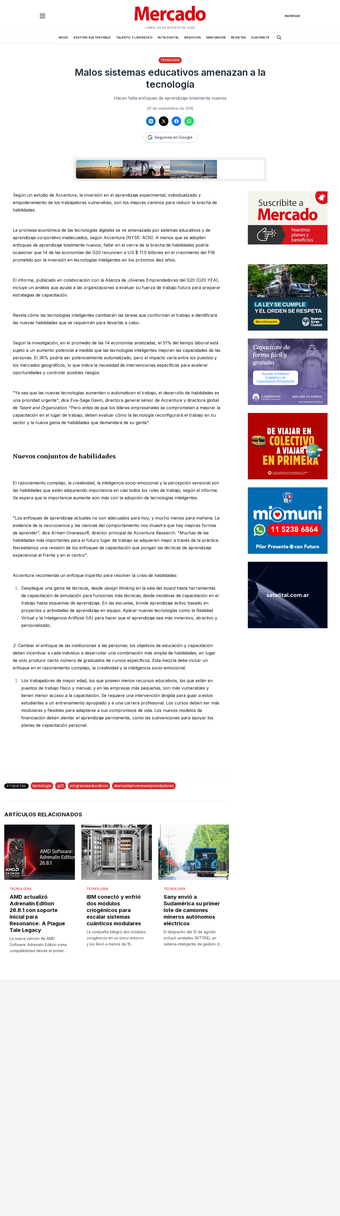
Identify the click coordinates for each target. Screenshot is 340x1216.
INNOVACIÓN (216, 37)
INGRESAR (292, 16)
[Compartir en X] (163, 121)
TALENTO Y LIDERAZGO (134, 37)
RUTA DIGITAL (168, 37)
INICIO (63, 37)
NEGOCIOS (192, 37)
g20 (60, 785)
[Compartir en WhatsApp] (189, 121)
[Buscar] (279, 37)
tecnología (42, 785)
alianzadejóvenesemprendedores (144, 785)
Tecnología (170, 60)
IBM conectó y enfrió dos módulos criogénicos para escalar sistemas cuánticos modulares (114, 910)
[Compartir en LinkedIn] (151, 121)
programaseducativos (89, 785)
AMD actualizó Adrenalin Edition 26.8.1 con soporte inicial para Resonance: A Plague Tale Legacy (37, 913)
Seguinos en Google (174, 137)
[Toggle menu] (42, 16)
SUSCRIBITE (260, 37)
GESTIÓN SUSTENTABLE (91, 37)
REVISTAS (238, 37)
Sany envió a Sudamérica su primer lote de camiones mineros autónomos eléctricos (192, 910)
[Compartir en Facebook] (176, 121)
